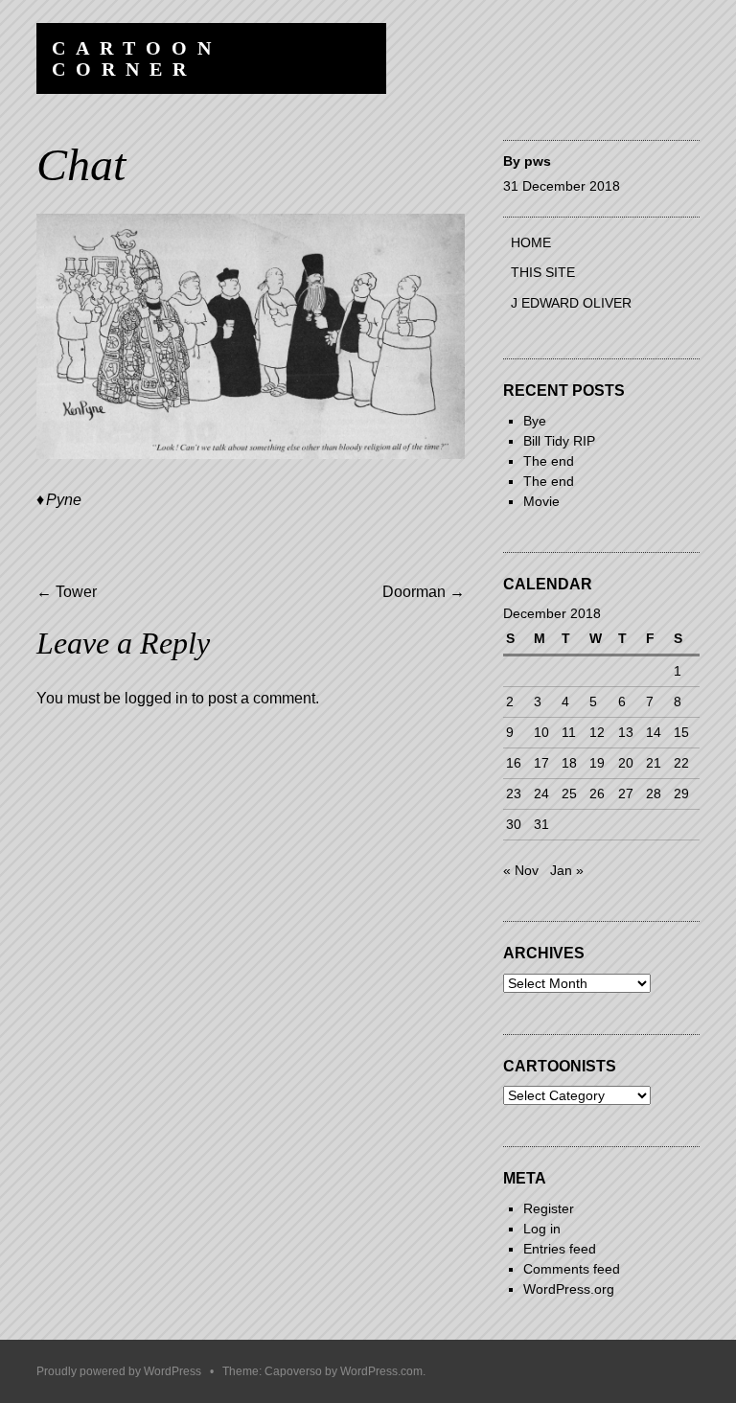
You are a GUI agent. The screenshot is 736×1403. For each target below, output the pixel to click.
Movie (541, 501)
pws (537, 161)
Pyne (63, 500)
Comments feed (571, 1268)
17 (541, 762)
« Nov (521, 870)
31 (541, 824)
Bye (534, 420)
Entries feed (559, 1248)
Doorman (423, 592)
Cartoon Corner (136, 58)
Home (531, 242)
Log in (542, 1228)
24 (541, 793)
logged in (156, 698)
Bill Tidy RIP (559, 440)
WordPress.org (568, 1289)
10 (541, 732)
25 (569, 793)
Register (548, 1208)
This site (543, 272)
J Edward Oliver (571, 302)
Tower (66, 592)
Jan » (567, 870)
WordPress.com (381, 1371)
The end (548, 461)
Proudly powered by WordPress (118, 1371)
